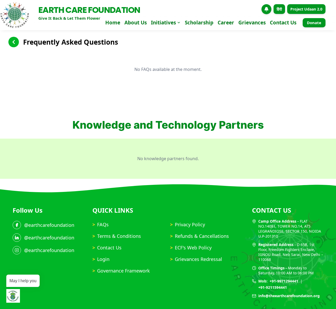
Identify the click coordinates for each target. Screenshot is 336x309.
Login (100, 259)
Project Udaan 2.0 (306, 9)
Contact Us (283, 22)
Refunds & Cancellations (199, 236)
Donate (314, 22)
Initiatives (163, 22)
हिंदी (279, 9)
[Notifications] (266, 9)
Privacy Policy (187, 224)
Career (226, 22)
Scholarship (199, 22)
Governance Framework (121, 271)
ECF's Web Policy (191, 247)
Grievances (252, 22)
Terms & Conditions (116, 236)
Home (112, 22)
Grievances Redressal (196, 259)
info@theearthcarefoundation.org (289, 295)
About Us (135, 22)
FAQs (100, 224)
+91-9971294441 (284, 281)
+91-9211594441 (272, 287)
